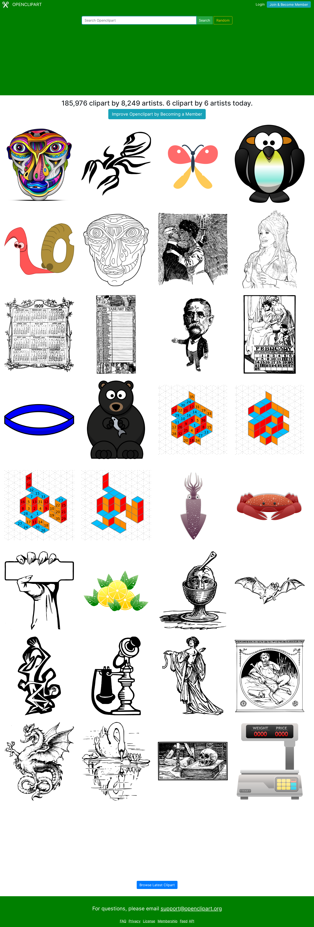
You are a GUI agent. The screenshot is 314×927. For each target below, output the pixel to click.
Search (204, 20)
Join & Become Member (289, 4)
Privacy (135, 921)
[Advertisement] (157, 60)
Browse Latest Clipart (157, 885)
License (149, 921)
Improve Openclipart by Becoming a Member (157, 114)
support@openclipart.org (191, 908)
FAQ (123, 921)
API (191, 921)
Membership (168, 921)
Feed (184, 921)
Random (223, 20)
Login (260, 4)
